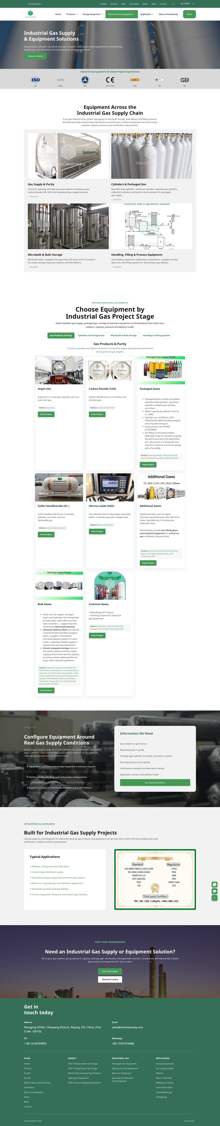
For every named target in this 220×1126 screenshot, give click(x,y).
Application (145, 14)
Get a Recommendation (155, 782)
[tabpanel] (110, 519)
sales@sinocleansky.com (127, 1027)
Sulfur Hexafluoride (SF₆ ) (53, 506)
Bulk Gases (44, 604)
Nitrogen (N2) (72, 676)
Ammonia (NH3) (155, 455)
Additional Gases (150, 506)
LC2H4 (75, 673)
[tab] (60, 335)
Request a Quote (35, 56)
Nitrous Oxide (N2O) (105, 525)
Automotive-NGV (164, 1087)
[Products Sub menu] (77, 14)
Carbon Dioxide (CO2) (102, 388)
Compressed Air (56, 670)
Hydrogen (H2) (66, 673)
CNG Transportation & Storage (83, 1063)
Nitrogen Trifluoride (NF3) (49, 678)
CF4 (74, 668)
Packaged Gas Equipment (124, 1063)
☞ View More (33, 267)
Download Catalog (110, 979)
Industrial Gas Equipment (120, 14)
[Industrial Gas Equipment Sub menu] (135, 14)
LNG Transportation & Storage (82, 1068)
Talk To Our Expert (110, 971)
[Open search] (173, 4)
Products (70, 14)
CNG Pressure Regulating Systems (84, 1082)
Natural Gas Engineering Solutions (84, 1073)
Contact (163, 4)
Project (103, 4)
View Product (46, 414)
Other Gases (151, 553)
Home (58, 14)
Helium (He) (55, 673)
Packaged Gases (150, 388)
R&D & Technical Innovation (37, 1082)
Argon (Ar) (44, 388)
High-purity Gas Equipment (125, 1068)
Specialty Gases (152, 458)
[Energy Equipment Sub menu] (102, 14)
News (145, 4)
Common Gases (99, 604)
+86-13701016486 (123, 1043)
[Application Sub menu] (153, 14)
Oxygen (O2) (54, 681)
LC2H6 (41, 676)
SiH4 (61, 681)
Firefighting (161, 1097)
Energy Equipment (91, 14)
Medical (159, 1073)
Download (134, 4)
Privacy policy (189, 1121)
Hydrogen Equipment (78, 1078)
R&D (123, 4)
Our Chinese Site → (35, 4)
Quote (189, 14)
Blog (154, 4)
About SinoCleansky (168, 14)
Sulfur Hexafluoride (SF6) (168, 458)
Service (114, 4)
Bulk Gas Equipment (121, 1073)
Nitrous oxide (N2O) (101, 506)
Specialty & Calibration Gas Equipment (123, 1079)
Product (28, 1068)
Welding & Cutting (164, 1082)
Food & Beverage (164, 1092)
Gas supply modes (165, 1068)
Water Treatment (164, 1078)
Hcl (49, 673)
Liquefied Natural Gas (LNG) (55, 676)
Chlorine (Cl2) (167, 455)
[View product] (59, 370)
